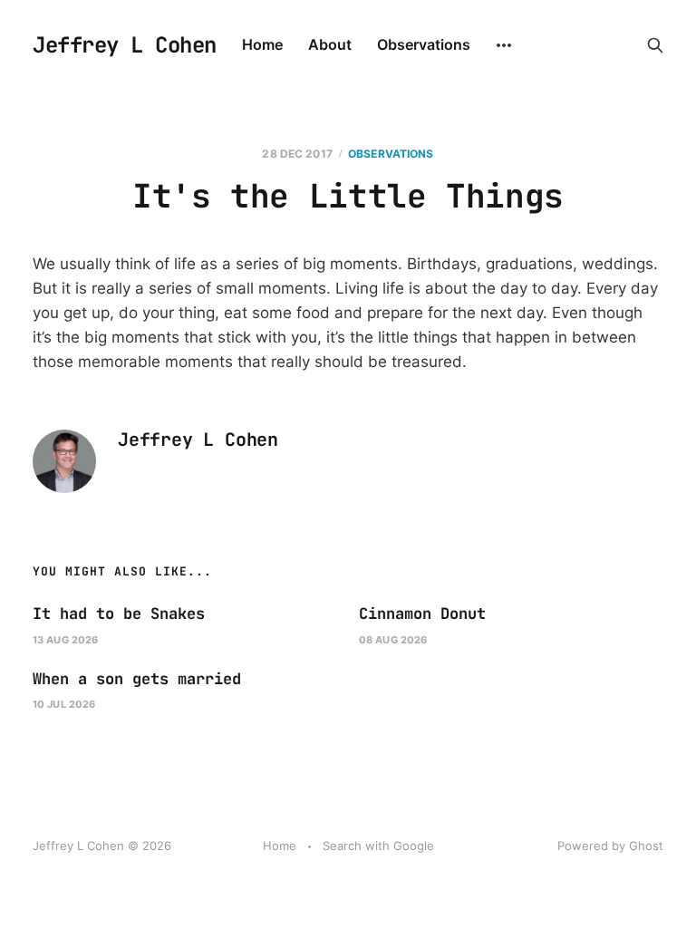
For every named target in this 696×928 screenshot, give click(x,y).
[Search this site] (655, 45)
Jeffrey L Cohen (125, 45)
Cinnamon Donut (422, 614)
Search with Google (378, 845)
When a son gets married (137, 679)
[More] (503, 45)
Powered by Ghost (610, 845)
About (330, 44)
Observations (423, 44)
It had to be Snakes (119, 614)
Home (262, 44)
